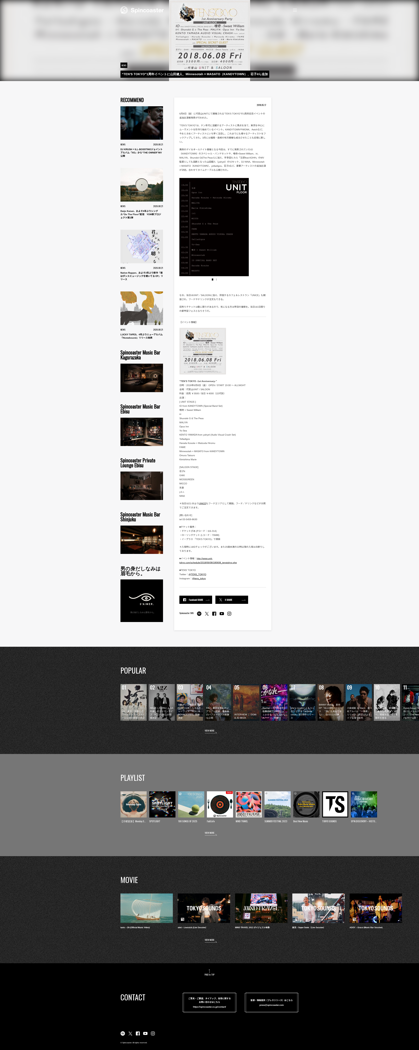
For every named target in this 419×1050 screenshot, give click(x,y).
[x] (206, 615)
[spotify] (199, 615)
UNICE (202, 503)
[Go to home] (142, 10)
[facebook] (214, 615)
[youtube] (221, 615)
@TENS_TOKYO (197, 574)
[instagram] (229, 615)
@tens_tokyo (199, 578)
